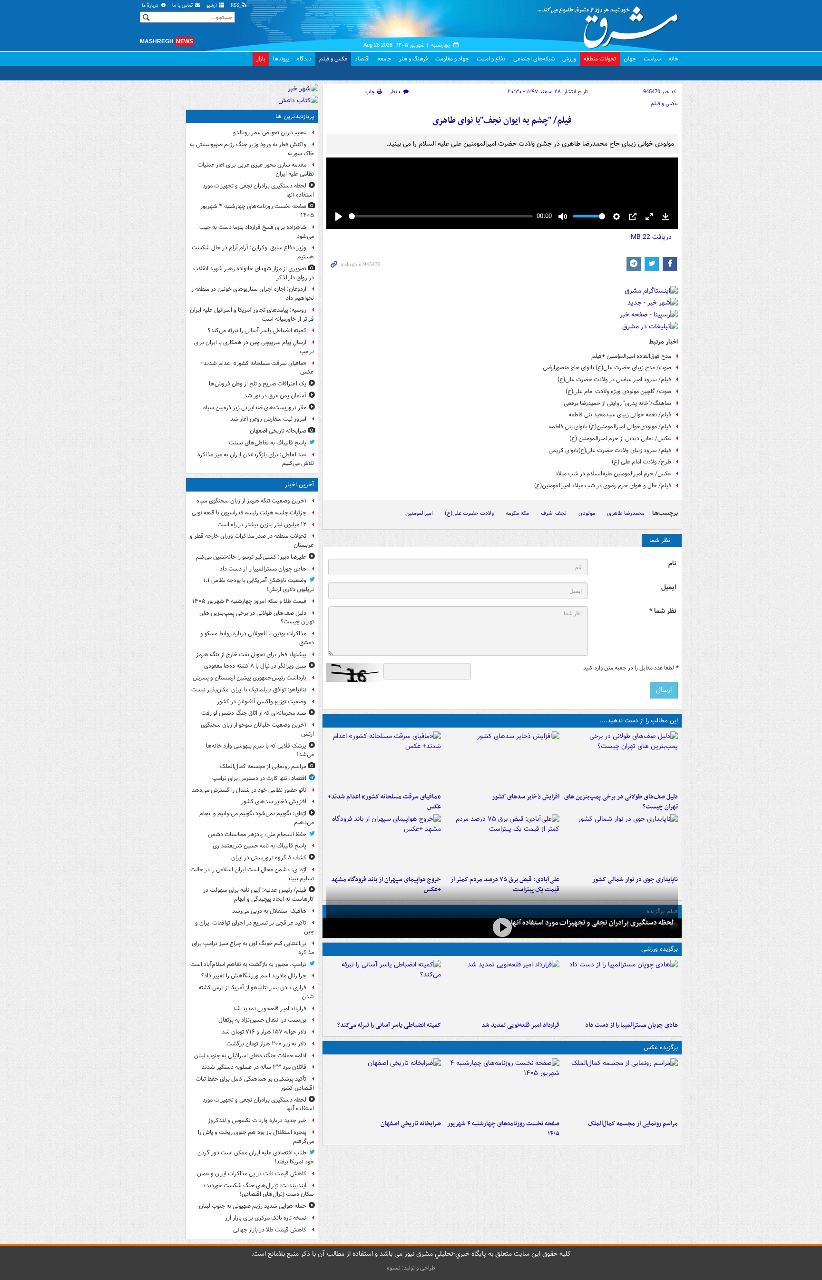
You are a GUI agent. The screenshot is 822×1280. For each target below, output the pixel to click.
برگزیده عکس (661, 1048)
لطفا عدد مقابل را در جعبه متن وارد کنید (630, 668)
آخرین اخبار (299, 485)
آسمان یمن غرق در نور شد (275, 395)
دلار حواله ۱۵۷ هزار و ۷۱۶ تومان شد (264, 1031)
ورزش (569, 58)
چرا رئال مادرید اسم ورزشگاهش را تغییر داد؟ (253, 975)
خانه (673, 58)
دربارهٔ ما (151, 5)
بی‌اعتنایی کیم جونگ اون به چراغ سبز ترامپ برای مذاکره (253, 948)
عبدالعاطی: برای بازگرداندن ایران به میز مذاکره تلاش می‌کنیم (255, 459)
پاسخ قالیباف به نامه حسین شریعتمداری (259, 845)
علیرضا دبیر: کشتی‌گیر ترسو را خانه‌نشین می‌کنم (251, 556)
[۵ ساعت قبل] (383, 988)
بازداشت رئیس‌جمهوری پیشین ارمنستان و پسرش (249, 677)
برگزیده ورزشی (659, 949)
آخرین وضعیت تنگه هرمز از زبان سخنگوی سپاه (251, 500)
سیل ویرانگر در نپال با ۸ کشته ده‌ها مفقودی (255, 665)
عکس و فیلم (333, 58)
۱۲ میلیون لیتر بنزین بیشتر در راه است (261, 524)
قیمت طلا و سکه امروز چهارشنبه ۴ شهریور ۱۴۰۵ (249, 601)
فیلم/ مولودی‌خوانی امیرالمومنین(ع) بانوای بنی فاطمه (610, 426)
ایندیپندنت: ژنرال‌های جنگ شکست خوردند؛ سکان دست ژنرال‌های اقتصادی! (259, 1190)
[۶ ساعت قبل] (383, 759)
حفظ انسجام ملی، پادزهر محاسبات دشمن (257, 834)
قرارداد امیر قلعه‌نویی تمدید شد (520, 1025)
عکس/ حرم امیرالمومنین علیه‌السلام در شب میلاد (613, 473)
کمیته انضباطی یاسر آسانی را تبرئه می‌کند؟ (389, 1025)
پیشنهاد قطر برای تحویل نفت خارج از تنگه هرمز (251, 654)
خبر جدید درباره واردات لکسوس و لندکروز (257, 1120)
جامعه (384, 58)
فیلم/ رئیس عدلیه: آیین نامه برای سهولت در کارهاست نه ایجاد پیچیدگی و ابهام (258, 895)
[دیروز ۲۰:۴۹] (383, 842)
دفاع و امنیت (491, 58)
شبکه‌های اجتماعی (534, 58)
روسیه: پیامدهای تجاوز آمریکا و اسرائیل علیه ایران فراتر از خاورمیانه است (252, 314)
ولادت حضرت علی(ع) (469, 513)
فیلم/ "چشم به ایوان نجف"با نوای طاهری (502, 120)
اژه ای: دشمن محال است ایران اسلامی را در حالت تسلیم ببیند (252, 874)
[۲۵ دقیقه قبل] (620, 759)
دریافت (651, 237)
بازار (260, 58)
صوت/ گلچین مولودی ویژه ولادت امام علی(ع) (618, 391)
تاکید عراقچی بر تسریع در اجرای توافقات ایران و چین (254, 927)
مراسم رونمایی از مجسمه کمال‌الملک (633, 1123)
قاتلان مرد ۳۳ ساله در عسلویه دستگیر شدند (254, 1067)
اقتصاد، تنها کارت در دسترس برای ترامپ (259, 778)
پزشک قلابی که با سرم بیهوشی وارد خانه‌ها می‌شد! (260, 750)
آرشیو (212, 5)
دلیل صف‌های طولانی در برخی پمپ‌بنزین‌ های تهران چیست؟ (621, 801)
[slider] (441, 216)
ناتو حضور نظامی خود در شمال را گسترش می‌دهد (249, 790)
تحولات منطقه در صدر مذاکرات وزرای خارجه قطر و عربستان (252, 541)
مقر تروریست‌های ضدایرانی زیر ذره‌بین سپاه (254, 407)
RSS (236, 5)
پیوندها (281, 58)
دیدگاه (304, 58)
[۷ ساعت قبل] (502, 1086)
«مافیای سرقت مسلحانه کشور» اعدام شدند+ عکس (384, 801)
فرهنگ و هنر (413, 58)
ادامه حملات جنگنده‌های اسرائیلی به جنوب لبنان (250, 1055)
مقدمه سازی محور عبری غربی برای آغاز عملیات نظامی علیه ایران (255, 169)
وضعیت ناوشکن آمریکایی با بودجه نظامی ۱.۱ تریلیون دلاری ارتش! (258, 585)
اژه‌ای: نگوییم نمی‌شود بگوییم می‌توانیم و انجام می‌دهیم (256, 818)
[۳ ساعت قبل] (502, 927)
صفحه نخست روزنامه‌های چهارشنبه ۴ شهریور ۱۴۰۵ (503, 1128)
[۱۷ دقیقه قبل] (620, 988)
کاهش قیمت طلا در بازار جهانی (269, 1229)
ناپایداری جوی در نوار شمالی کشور (635, 879)
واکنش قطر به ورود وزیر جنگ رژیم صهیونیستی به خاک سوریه (252, 149)
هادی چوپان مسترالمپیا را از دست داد (631, 1025)
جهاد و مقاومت (452, 58)
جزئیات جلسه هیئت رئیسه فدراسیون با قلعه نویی (249, 512)
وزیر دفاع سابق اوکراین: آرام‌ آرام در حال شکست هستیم (253, 252)
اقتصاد (362, 58)
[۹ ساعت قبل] (383, 1086)
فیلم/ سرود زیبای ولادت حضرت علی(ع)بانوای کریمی (609, 450)
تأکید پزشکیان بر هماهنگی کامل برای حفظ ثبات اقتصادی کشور (255, 1083)
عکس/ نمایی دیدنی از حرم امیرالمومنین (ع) (620, 438)
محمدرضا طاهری (626, 513)
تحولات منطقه (600, 58)
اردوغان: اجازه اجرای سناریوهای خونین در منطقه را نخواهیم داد (252, 294)
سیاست (652, 58)
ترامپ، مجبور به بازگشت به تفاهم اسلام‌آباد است (248, 964)
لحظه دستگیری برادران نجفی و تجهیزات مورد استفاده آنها (592, 922)
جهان (630, 58)
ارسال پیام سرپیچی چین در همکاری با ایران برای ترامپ (254, 347)
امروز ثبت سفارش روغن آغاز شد (268, 418)
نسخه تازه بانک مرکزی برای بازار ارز (265, 1217)
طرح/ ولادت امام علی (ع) (641, 461)
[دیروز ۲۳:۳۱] (502, 842)
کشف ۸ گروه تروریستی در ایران (268, 857)
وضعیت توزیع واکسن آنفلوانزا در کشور (261, 701)
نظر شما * (662, 611)
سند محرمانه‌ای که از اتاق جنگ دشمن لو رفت (253, 713)
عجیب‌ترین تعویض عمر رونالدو (269, 132)
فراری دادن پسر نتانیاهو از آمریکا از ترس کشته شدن (256, 992)
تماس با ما (183, 5)
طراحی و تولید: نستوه (411, 1267)
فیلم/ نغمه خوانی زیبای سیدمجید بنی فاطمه (619, 414)
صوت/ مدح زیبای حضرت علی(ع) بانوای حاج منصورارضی (607, 367)
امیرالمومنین (419, 513)
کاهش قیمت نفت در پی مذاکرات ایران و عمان (251, 1173)
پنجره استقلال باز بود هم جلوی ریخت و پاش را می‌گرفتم (256, 1137)
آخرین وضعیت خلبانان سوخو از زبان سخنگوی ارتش (257, 729)
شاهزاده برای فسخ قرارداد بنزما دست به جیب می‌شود (256, 232)
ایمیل (668, 587)
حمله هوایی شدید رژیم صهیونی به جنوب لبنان (252, 1206)
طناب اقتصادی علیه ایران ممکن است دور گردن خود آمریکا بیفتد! (255, 1157)
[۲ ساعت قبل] (502, 988)
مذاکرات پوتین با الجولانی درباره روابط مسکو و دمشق (257, 638)
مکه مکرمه (517, 513)
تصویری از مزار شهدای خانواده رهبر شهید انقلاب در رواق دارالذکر (253, 273)
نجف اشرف (554, 513)
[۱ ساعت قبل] (502, 759)
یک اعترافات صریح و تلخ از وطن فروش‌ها (257, 383)
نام (672, 564)
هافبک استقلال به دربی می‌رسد (269, 911)
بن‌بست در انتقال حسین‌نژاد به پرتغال (262, 1019)
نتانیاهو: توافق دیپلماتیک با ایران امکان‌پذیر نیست (248, 689)
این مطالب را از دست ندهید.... (639, 721)
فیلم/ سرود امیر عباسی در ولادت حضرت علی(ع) (614, 379)
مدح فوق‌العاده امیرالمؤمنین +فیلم (631, 356)
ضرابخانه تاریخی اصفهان (411, 1123)
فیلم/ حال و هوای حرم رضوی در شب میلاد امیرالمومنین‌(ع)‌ (602, 485)
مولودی (586, 513)
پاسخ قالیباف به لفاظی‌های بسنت (267, 442)
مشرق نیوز (610, 24)
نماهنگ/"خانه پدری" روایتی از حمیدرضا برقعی (617, 403)
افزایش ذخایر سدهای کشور (525, 796)
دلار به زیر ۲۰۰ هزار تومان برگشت (266, 1043)
